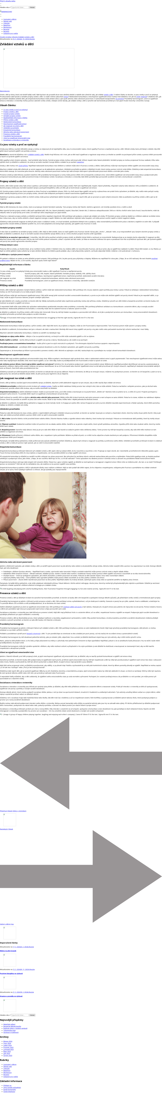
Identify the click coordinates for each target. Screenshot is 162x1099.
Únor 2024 (7, 1043)
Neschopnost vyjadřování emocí (14, 124)
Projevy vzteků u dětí (11, 112)
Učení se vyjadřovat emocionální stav (16, 138)
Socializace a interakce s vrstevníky (16, 140)
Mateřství (6, 25)
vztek (138, 97)
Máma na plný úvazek (8, 951)
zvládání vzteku (46, 386)
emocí (66, 97)
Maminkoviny (5, 91)
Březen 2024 (7, 1041)
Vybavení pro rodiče (10, 33)
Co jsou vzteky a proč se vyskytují (15, 110)
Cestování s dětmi (9, 19)
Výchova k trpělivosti (11, 1032)
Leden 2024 (7, 1045)
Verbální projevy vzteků (12, 116)
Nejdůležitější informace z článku (15, 118)
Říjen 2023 (7, 1051)
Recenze (6, 29)
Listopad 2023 (8, 1049)
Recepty (6, 31)
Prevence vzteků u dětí (11, 134)
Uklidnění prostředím (11, 128)
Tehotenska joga (9, 1030)
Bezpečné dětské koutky (12, 1026)
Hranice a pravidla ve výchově (11, 996)
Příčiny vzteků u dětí (10, 120)
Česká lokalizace (9, 1092)
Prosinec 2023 (8, 1047)
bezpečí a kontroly (33, 634)
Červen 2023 (7, 1056)
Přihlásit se (7, 1085)
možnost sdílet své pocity (72, 607)
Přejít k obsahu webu (7, 1)
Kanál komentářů (9, 1090)
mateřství (80, 162)
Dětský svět (7, 21)
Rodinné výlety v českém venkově (15, 1028)
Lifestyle (6, 23)
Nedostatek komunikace (12, 122)
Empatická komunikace (11, 130)
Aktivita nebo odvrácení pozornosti (16, 132)
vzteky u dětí (108, 95)
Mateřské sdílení (9, 1024)
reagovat (144, 97)
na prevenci (119, 99)
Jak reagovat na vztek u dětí (13, 126)
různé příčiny (23, 166)
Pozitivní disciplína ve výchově (11, 973)
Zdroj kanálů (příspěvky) (12, 1088)
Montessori (7, 27)
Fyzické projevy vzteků (11, 114)
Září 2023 (6, 1053)
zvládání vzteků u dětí (36, 155)
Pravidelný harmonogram (12, 136)
